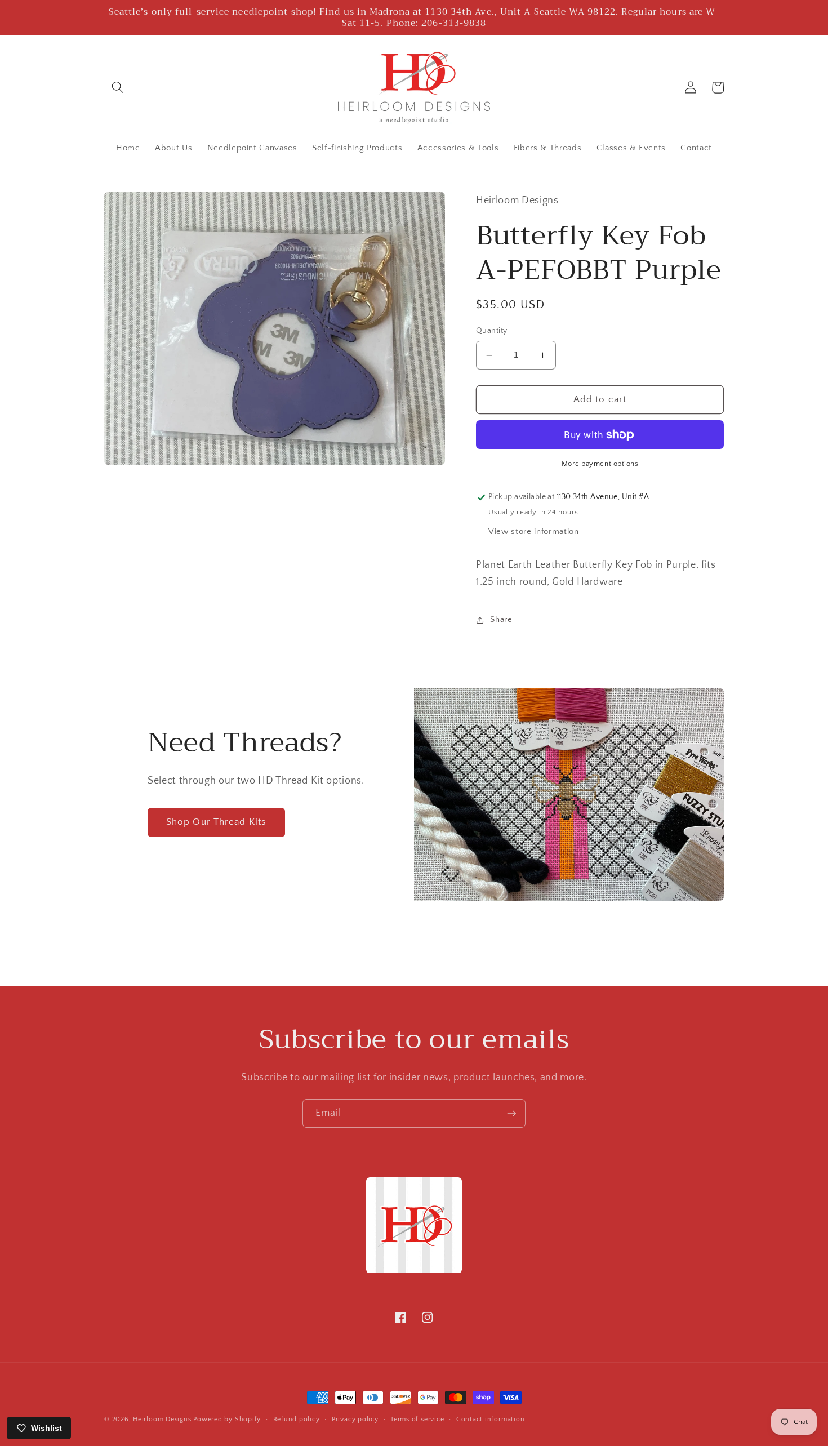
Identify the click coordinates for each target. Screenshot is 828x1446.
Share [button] (501, 620)
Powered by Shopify (227, 1419)
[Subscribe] (511, 1113)
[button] (117, 87)
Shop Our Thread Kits (216, 822)
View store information (533, 531)
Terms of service (417, 1419)
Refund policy (296, 1419)
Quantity (492, 331)
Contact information (490, 1419)
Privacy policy (355, 1419)
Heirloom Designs (162, 1419)
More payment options (600, 464)
